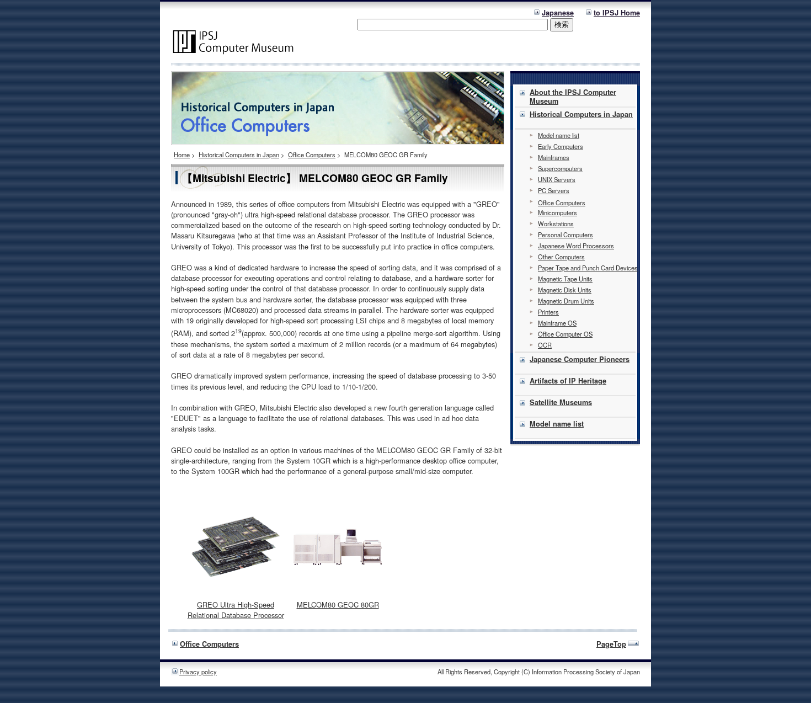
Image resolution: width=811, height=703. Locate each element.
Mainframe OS (557, 322)
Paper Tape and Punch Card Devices (588, 267)
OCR (545, 344)
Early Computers (560, 146)
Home (182, 154)
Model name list (558, 135)
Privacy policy (198, 671)
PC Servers (553, 190)
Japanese (558, 13)
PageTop (611, 644)
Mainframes (553, 157)
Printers (548, 311)
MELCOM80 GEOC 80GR (338, 604)
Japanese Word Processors (576, 245)
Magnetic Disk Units (564, 289)
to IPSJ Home (617, 13)
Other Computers (561, 256)
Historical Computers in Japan (239, 154)
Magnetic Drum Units (566, 300)
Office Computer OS (565, 333)
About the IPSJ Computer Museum (573, 96)
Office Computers (311, 154)
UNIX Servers (556, 179)
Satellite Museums (561, 402)
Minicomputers (557, 212)
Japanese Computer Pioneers (579, 359)
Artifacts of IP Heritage (568, 381)
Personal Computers (565, 234)
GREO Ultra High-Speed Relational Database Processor (236, 609)
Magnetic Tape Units (565, 278)
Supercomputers (560, 168)
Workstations (556, 223)
